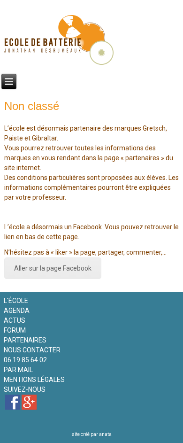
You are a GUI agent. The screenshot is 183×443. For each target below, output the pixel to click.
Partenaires (25, 340)
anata (105, 434)
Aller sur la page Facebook (53, 268)
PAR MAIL (18, 369)
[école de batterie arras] (12, 402)
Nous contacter (32, 350)
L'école (16, 300)
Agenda (17, 310)
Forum (15, 330)
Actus (14, 320)
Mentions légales (34, 379)
